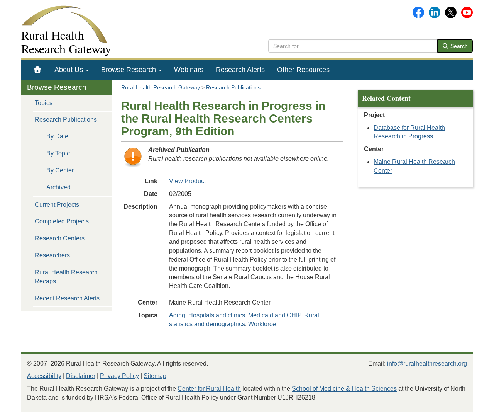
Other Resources (303, 69)
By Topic (58, 153)
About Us (69, 69)
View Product (187, 181)
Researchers (52, 255)
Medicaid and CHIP (274, 315)
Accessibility (44, 376)
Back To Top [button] (469, 402)
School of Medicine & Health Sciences (344, 388)
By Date (57, 136)
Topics (43, 103)
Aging (177, 315)
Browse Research (129, 69)
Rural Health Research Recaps (66, 276)
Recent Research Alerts (67, 298)
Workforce (262, 324)
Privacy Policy (119, 376)
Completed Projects (62, 221)
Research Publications (66, 119)
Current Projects (57, 204)
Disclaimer (80, 376)
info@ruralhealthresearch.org (427, 363)
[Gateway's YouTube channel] (467, 12)
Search (458, 46)
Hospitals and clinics (216, 315)
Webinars (188, 69)
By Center (60, 170)
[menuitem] (37, 70)
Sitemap (155, 376)
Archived (58, 187)
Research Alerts (240, 69)
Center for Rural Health (209, 388)
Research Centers (60, 238)
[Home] (37, 70)
